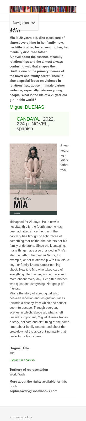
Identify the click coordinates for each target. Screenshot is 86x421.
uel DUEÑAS (30, 107)
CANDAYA (28, 119)
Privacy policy (22, 417)
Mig (13, 107)
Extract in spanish (22, 360)
